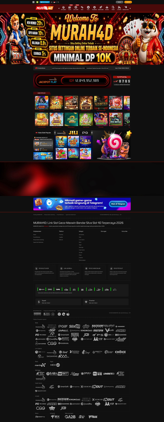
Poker (113, 9)
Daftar (128, 2)
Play (54, 82)
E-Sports (119, 9)
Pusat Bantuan (60, 214)
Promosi (61, 234)
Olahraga (94, 9)
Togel (88, 9)
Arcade (107, 9)
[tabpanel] (82, 38)
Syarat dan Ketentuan (71, 214)
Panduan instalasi (149, 182)
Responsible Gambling (49, 214)
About (34, 234)
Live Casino (75, 9)
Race (82, 9)
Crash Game (100, 9)
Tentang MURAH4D (37, 214)
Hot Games (63, 9)
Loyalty (61, 237)
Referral (61, 239)
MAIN (42, 102)
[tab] (61, 133)
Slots (69, 9)
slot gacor (46, 226)
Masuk (119, 2)
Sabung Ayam (125, 9)
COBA (62, 140)
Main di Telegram (45, 2)
